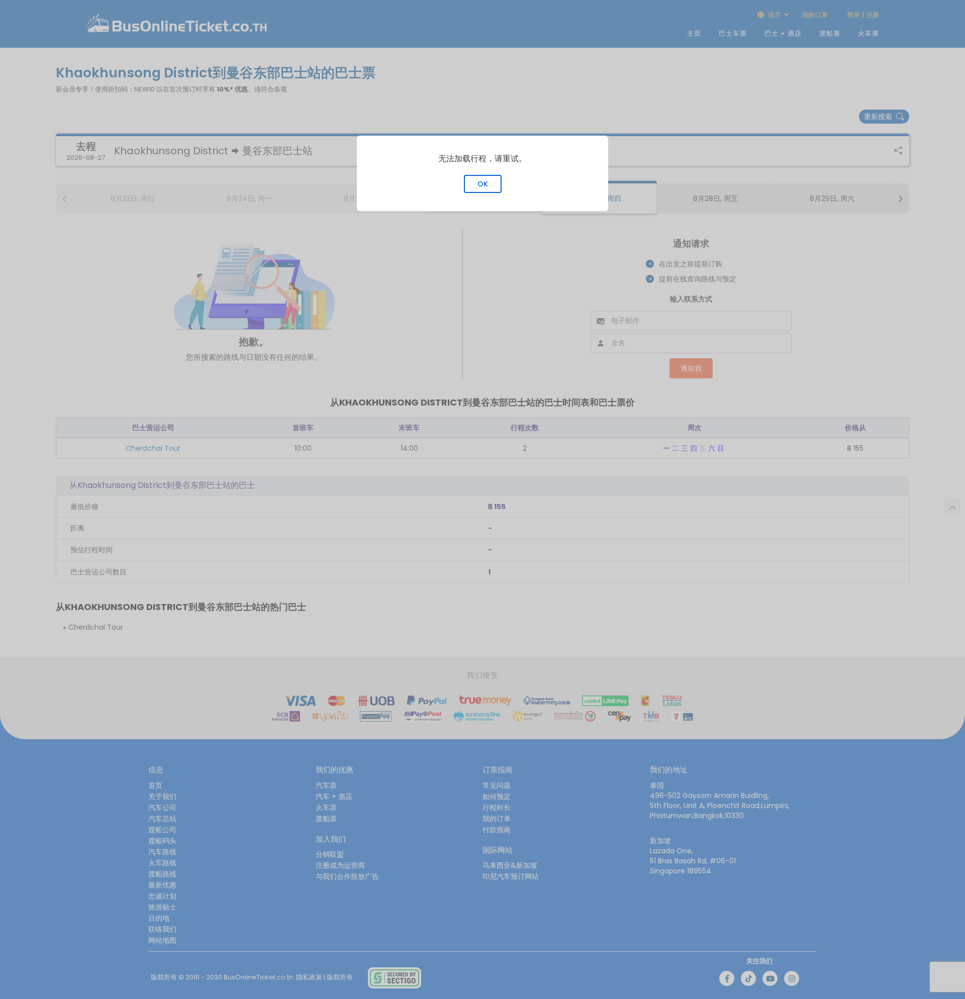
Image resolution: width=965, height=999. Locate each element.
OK (482, 184)
